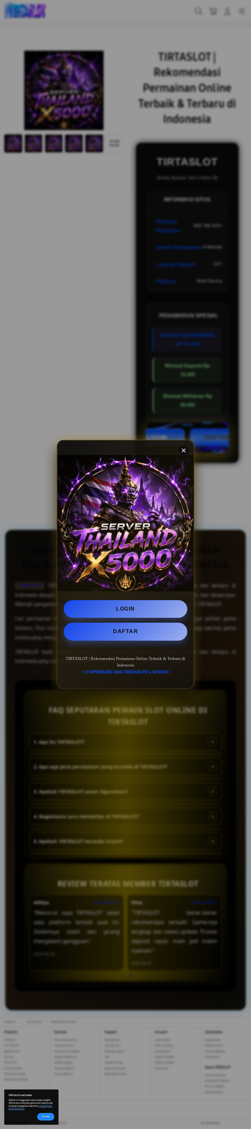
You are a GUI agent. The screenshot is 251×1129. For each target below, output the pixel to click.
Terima (45, 1116)
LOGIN (125, 609)
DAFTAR (125, 631)
